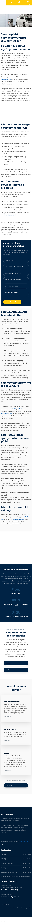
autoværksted (6, 79)
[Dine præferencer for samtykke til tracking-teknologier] (3, 920)
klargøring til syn (6, 414)
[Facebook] (3, 845)
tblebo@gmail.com (19, 519)
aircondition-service (10, 215)
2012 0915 (10, 894)
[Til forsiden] (16, 10)
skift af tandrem (22, 409)
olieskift (13, 409)
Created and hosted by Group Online (20, 908)
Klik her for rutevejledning (9, 890)
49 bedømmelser (24, 841)
